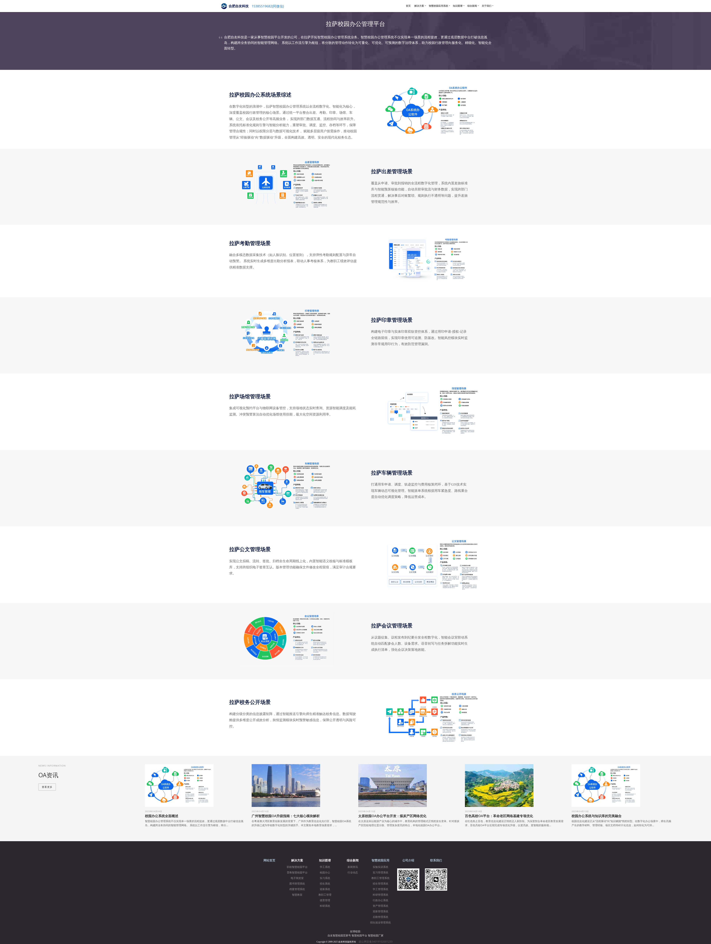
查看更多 (47, 787)
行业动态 (353, 872)
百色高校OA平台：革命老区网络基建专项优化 (499, 816)
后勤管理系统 (380, 917)
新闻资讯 (353, 867)
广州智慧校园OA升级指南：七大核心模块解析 (286, 816)
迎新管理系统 (380, 911)
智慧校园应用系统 (438, 5)
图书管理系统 (297, 883)
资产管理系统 (380, 906)
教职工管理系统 (380, 878)
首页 (408, 5)
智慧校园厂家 (375, 935)
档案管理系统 (297, 889)
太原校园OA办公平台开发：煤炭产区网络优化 (392, 816)
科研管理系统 (380, 894)
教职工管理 (324, 894)
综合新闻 (472, 5)
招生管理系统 (380, 883)
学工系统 (325, 867)
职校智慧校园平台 (297, 867)
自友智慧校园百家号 (339, 935)
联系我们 (436, 860)
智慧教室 (297, 894)
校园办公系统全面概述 (161, 816)
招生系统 (325, 883)
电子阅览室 (297, 878)
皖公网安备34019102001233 (377, 941)
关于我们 (486, 5)
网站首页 (269, 860)
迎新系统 (325, 889)
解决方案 (419, 5)
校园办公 (325, 872)
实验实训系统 (380, 867)
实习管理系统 (380, 872)
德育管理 (325, 900)
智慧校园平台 (359, 935)
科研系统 (325, 906)
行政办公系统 (380, 900)
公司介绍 (408, 860)
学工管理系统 (380, 889)
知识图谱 (458, 5)
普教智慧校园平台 (297, 872)
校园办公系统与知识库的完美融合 (597, 816)
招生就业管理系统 (380, 922)
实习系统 (325, 878)
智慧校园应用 (380, 860)
